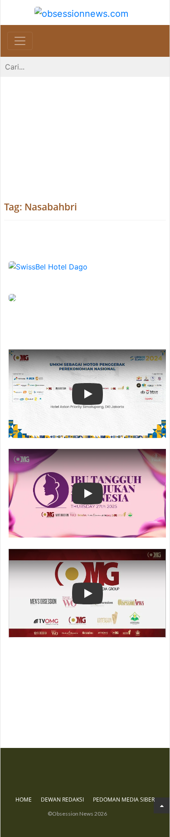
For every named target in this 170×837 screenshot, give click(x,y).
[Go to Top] (162, 805)
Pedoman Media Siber (124, 799)
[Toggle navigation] (20, 41)
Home (23, 799)
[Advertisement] (85, 130)
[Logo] (81, 12)
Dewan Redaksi (62, 799)
